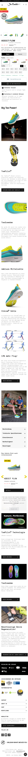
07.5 (16, 72)
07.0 (12, 72)
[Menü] (2, 5)
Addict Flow (10, 479)
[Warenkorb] (26, 4)
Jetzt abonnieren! (9, 725)
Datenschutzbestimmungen (11, 503)
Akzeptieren (14, 509)
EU (25, 66)
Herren (20, 54)
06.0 (3, 72)
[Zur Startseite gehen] (14, 4)
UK (21, 66)
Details (8, 490)
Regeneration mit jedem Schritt (13, 654)
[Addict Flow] (14, 20)
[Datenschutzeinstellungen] (25, 754)
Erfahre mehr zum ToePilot (11, 190)
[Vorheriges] (2, 476)
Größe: (6, 66)
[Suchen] (23, 4)
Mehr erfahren (7, 380)
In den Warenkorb (14, 83)
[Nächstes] (26, 476)
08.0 (20, 72)
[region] (14, 19)
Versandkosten (20, 751)
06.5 (7, 72)
